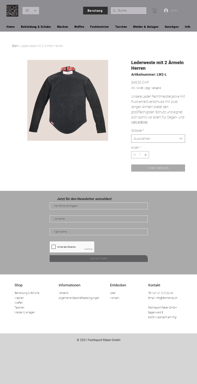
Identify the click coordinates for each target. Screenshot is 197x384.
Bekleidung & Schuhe (27, 292)
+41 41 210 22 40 (162, 292)
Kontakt (114, 297)
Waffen (19, 302)
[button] (155, 10)
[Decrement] (134, 154)
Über (113, 292)
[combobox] (158, 138)
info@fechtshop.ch (167, 297)
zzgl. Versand (153, 88)
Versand (63, 292)
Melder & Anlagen (25, 312)
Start (15, 46)
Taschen (19, 307)
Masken (19, 297)
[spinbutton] (140, 154)
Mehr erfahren (139, 121)
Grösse (137, 130)
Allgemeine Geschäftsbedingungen (79, 297)
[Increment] (146, 154)
